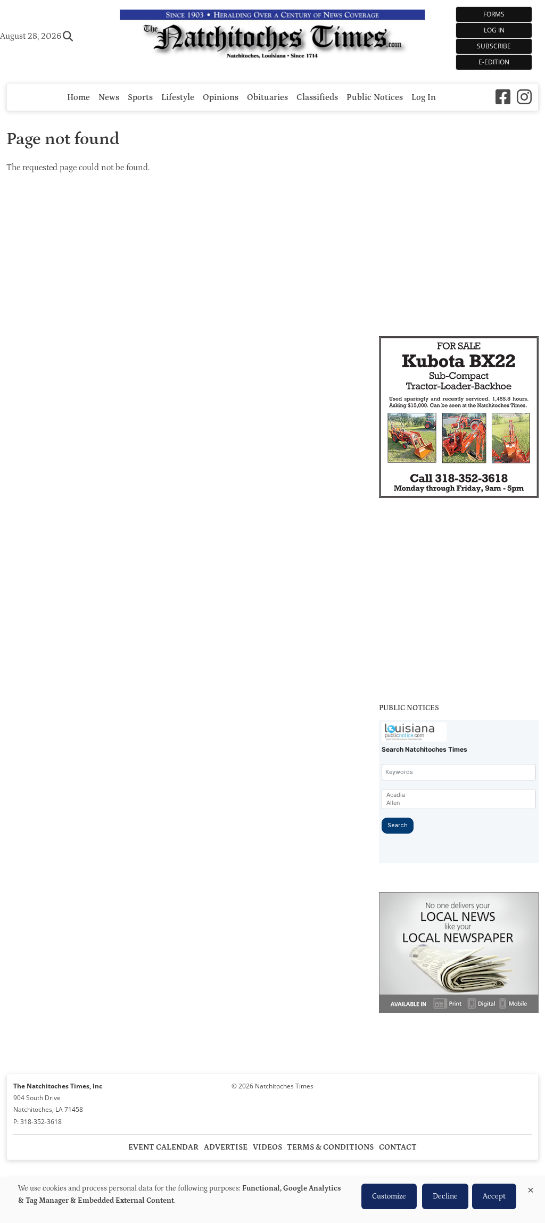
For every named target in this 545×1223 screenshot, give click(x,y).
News (108, 97)
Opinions (220, 97)
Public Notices (374, 97)
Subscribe (494, 46)
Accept (494, 1196)
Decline (445, 1196)
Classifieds (317, 97)
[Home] (272, 36)
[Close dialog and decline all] (531, 1188)
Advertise (225, 1147)
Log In (494, 30)
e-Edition (493, 61)
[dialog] (272, 1200)
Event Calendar (163, 1147)
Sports (140, 97)
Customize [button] (389, 1196)
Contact (398, 1147)
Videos (267, 1147)
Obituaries (267, 97)
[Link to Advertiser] (459, 418)
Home (78, 97)
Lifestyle (177, 97)
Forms (494, 14)
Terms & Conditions (330, 1147)
